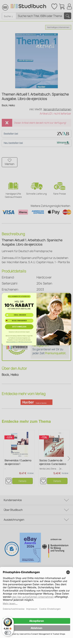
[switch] (8, 633)
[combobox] (8, 320)
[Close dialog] (68, 296)
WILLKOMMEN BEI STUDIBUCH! (19, 296)
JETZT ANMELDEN (19, 326)
